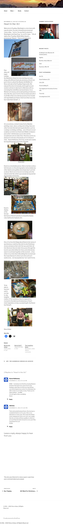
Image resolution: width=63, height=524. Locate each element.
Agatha (41, 57)
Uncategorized (43, 96)
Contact (26, 11)
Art (7, 361)
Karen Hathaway (14, 378)
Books (19, 11)
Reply (10, 399)
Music (12, 11)
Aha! (40, 63)
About (5, 11)
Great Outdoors (43, 79)
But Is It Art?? (18, 345)
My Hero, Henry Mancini (45, 60)
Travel (40, 93)
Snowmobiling (43, 85)
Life (40, 82)
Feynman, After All (44, 66)
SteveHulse (22, 21)
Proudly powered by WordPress (11, 518)
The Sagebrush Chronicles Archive (21, 361)
